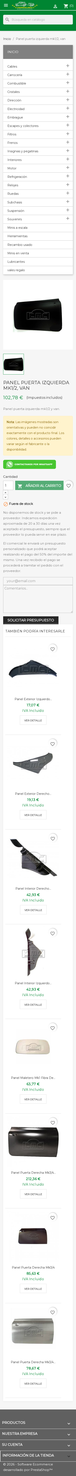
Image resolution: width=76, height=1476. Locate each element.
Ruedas (13, 194)
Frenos (12, 143)
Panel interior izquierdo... (33, 983)
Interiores (14, 160)
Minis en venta (18, 253)
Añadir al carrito (39, 486)
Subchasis (14, 202)
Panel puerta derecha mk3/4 (33, 1267)
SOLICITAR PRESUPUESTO (31, 620)
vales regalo (16, 270)
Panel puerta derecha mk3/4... (33, 1173)
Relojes (12, 185)
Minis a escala (17, 228)
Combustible (16, 83)
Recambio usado (19, 245)
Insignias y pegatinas (22, 151)
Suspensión (15, 211)
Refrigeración (17, 177)
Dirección (14, 100)
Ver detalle (33, 720)
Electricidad (15, 109)
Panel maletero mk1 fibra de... (33, 1078)
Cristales (13, 92)
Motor (11, 168)
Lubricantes (16, 262)
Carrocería (14, 75)
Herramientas (17, 236)
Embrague (15, 117)
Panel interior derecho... (33, 889)
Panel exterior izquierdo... (33, 699)
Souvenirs (14, 219)
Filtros (11, 134)
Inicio (12, 52)
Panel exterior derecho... (33, 794)
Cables (12, 66)
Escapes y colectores (22, 126)
